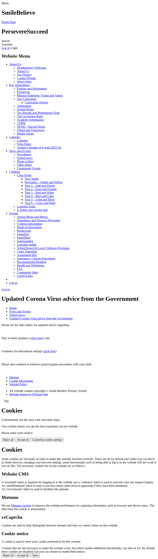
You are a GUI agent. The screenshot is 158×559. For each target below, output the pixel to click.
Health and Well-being (30, 265)
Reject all (8, 439)
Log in (6, 48)
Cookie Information (21, 380)
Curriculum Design (36, 102)
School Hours (25, 109)
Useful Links (25, 275)
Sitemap (14, 377)
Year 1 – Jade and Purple (40, 185)
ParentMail (23, 237)
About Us (15, 64)
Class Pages (24, 175)
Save (35, 555)
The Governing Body (30, 116)
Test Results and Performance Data (38, 112)
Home (13, 308)
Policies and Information (32, 88)
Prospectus (23, 92)
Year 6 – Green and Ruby (40, 203)
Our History (24, 74)
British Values (25, 133)
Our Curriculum (26, 99)
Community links (27, 272)
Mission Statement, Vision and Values (40, 95)
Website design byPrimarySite (28, 394)
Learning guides (27, 244)
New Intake (32, 178)
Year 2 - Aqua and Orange (41, 189)
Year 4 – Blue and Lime (39, 196)
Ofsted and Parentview (31, 130)
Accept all (23, 439)
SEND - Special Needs (31, 126)
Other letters (24, 164)
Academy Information (30, 119)
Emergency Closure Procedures (36, 258)
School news (25, 158)
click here (37, 338)
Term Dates (24, 144)
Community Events (28, 168)
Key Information (19, 85)
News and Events (20, 151)
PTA (20, 269)
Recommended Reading (31, 262)
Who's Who (24, 81)
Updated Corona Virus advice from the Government (40, 318)
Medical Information (29, 227)
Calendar (14, 137)
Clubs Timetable (27, 251)
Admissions (24, 106)
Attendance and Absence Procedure (38, 220)
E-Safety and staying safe (32, 210)
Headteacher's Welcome (31, 67)
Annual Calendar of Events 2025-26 (39, 147)
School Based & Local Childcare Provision (43, 248)
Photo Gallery (25, 161)
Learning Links (26, 206)
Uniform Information (29, 223)
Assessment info (27, 255)
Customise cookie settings (47, 439)
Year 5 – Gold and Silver (40, 199)
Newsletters (24, 154)
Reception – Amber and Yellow (44, 182)
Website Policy (18, 384)
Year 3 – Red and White (39, 192)
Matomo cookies (21, 505)
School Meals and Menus (32, 217)
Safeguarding (25, 241)
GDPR (21, 123)
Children (14, 171)
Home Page (9, 22)
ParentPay (23, 234)
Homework (24, 230)
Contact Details (26, 78)
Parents (13, 213)
